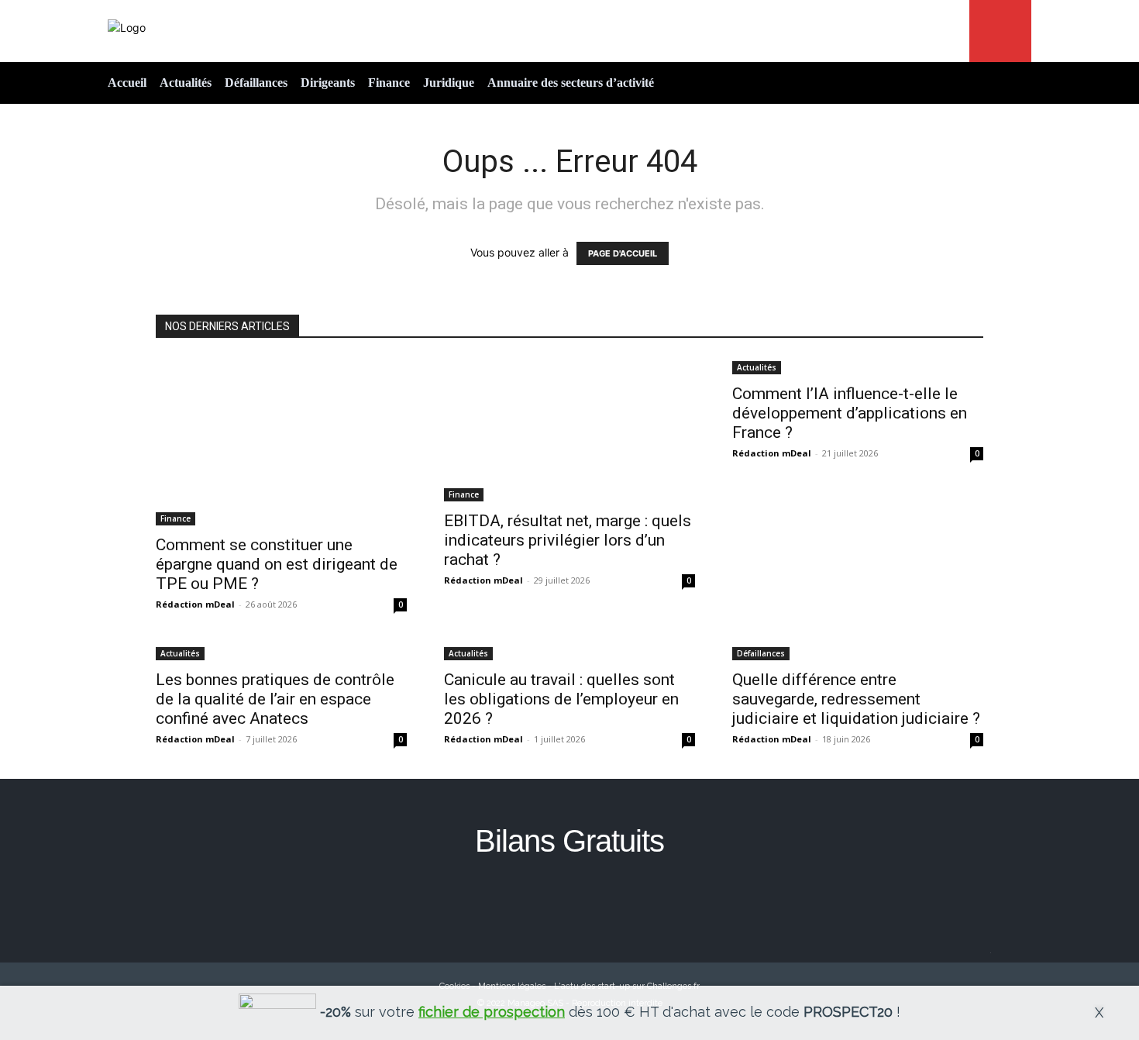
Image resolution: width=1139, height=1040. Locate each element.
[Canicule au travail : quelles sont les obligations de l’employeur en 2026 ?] (569, 652)
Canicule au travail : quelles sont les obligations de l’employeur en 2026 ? (561, 699)
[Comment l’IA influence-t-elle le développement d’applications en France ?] (857, 366)
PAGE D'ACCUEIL (622, 253)
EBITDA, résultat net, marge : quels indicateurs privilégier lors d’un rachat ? (567, 540)
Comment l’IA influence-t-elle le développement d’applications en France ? (849, 413)
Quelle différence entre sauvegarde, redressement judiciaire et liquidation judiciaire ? (856, 699)
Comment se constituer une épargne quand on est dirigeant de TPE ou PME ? (276, 564)
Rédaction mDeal (195, 604)
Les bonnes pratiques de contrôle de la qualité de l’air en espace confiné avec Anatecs (275, 699)
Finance (175, 518)
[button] (1000, 31)
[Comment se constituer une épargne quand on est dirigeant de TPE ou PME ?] (281, 441)
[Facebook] (570, 901)
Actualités (756, 367)
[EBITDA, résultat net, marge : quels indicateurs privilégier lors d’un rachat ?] (569, 429)
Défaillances (761, 653)
